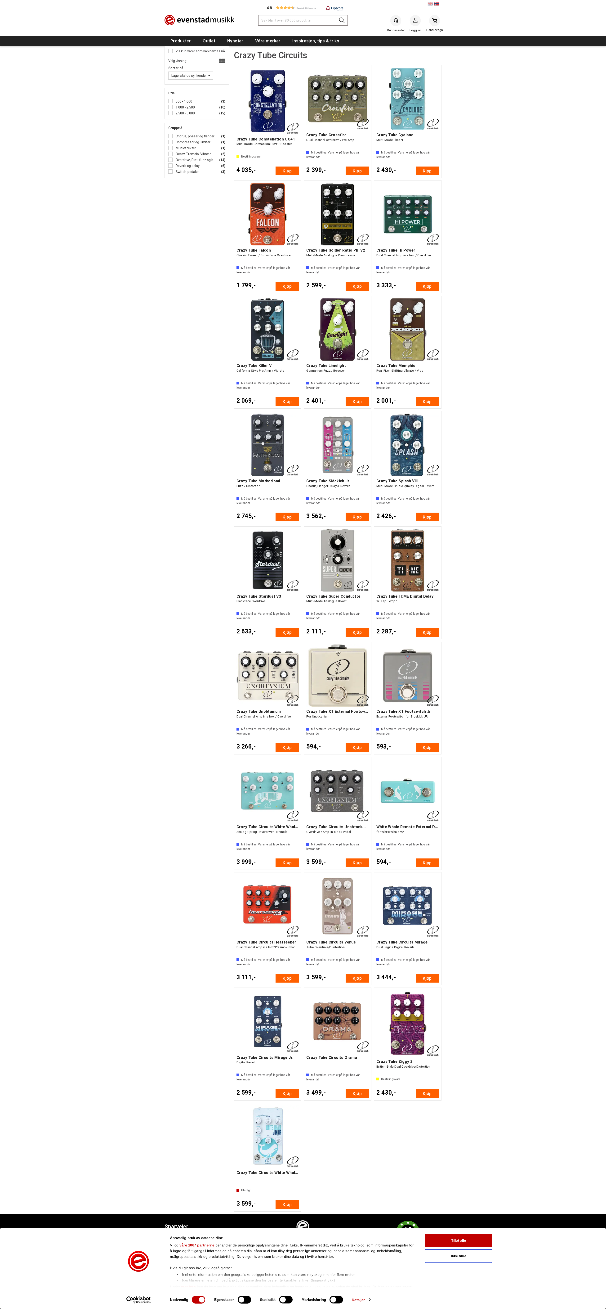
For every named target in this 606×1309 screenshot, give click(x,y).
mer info (188, 1287)
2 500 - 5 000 (185, 113)
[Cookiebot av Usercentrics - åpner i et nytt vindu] (138, 1299)
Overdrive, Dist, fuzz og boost (195, 160)
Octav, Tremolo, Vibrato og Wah (195, 154)
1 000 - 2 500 (185, 107)
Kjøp (287, 170)
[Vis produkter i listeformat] (221, 61)
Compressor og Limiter (192, 142)
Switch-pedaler (187, 172)
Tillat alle (458, 1240)
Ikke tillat (458, 1256)
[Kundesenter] (395, 20)
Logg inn (415, 21)
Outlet (209, 40)
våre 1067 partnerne (196, 1245)
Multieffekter (185, 148)
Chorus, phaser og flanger (194, 136)
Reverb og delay (187, 166)
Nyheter (235, 40)
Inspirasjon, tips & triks (315, 40)
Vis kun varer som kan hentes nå (200, 51)
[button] (303, 8)
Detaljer (358, 1300)
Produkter (180, 40)
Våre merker (268, 40)
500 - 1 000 (183, 101)
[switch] (244, 1299)
